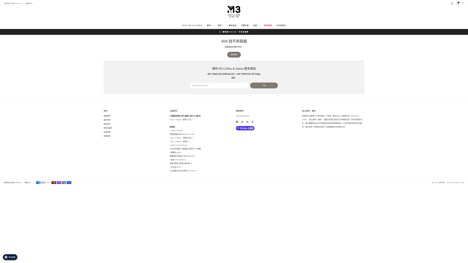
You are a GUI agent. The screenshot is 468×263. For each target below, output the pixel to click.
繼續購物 (234, 55)
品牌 (255, 25)
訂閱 (264, 85)
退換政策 (107, 136)
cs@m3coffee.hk (242, 116)
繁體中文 (29, 3)
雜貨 (220, 25)
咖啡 (209, 25)
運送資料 (107, 124)
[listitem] (234, 32)
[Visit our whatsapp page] (252, 122)
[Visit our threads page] (247, 122)
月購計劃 (245, 25)
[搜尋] (463, 3)
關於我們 (107, 120)
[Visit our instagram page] (242, 122)
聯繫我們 (107, 116)
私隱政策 (107, 132)
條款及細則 (108, 128)
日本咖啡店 (281, 25)
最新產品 (233, 25)
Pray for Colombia (192, 25)
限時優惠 (268, 25)
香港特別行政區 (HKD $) (13, 3)
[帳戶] (452, 3)
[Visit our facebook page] (236, 122)
